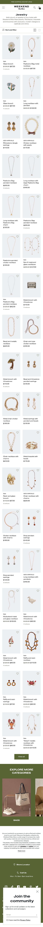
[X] (37, 886)
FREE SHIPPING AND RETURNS (21, 2)
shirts (31, 846)
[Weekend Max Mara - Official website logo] (21, 7)
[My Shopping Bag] (39, 7)
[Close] (37, 892)
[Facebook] (18, 886)
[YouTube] (24, 886)
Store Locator (23, 865)
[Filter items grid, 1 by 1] (39, 30)
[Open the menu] (3, 7)
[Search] (35, 7)
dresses (23, 846)
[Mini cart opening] (42, 7)
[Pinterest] (30, 886)
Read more (21, 850)
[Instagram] (6, 886)
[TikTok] (12, 886)
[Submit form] (36, 915)
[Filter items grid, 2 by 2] (35, 30)
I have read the (19, 920)
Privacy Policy (25, 920)
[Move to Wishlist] (17, 38)
